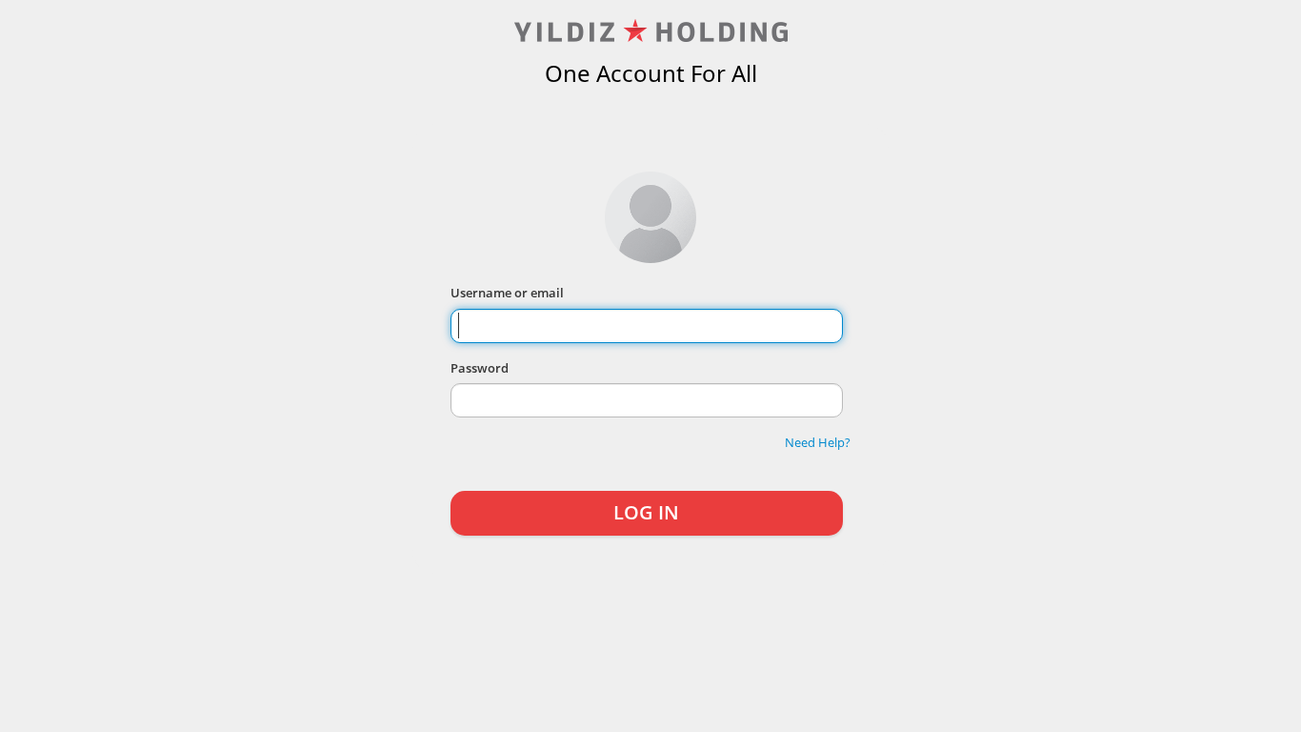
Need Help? (818, 442)
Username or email (507, 292)
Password (479, 367)
